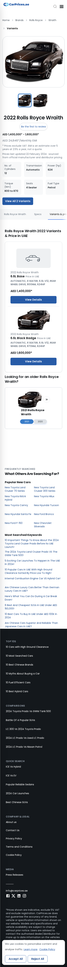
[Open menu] (61, 6)
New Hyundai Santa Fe (18, 514)
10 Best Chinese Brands (19, 664)
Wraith (52, 20)
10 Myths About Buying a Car (23, 673)
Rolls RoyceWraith (15, 214)
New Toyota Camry (16, 505)
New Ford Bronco (44, 514)
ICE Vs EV (11, 775)
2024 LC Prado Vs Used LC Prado (25, 738)
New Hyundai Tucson (46, 505)
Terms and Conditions (19, 846)
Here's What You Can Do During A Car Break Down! (31, 598)
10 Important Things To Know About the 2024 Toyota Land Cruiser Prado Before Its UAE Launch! (32, 543)
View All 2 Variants (17, 201)
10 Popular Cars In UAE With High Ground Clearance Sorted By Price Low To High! (28, 571)
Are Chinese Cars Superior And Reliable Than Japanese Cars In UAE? (31, 624)
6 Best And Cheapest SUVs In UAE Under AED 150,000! (31, 606)
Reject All (37, 959)
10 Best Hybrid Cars (17, 691)
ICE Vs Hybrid (13, 766)
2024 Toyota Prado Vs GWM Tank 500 (28, 711)
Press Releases (14, 874)
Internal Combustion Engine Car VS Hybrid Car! (32, 578)
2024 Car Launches (17, 793)
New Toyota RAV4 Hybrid (15, 498)
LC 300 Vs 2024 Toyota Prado (23, 729)
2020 (40, 421)
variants (12, 28)
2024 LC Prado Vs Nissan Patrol (24, 747)
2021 (27, 421)
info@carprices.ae (17, 890)
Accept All (16, 959)
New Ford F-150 (14, 523)
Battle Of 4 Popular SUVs (20, 720)
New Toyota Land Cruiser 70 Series (15, 489)
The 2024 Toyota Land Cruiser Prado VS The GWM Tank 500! (31, 553)
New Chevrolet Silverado (43, 524)
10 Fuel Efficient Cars (18, 682)
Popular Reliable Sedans (20, 784)
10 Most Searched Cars (19, 655)
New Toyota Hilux (44, 496)
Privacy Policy (14, 838)
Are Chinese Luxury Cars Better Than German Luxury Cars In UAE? (32, 589)
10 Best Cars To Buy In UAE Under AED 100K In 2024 (31, 615)
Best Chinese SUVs (17, 802)
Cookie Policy (14, 855)
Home (6, 20)
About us (11, 822)
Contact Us (12, 830)
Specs (37, 214)
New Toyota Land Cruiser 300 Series (44, 489)
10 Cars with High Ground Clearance (27, 647)
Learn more (30, 949)
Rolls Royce (36, 20)
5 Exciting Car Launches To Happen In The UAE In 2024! (32, 562)
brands (19, 20)
